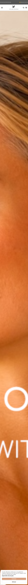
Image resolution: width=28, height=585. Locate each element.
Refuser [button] (14, 581)
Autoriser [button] (14, 578)
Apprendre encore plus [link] (8, 575)
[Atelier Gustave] (14, 7)
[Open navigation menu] (2, 7)
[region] (14, 2)
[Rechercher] (23, 7)
